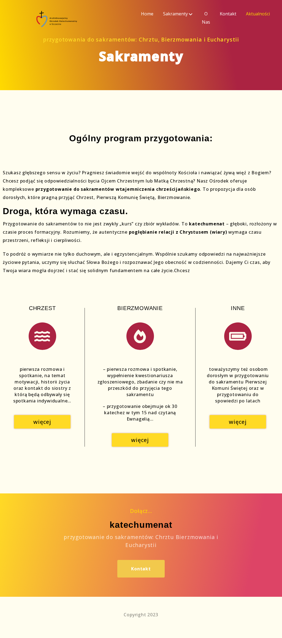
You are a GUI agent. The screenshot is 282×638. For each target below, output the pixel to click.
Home (147, 14)
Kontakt (228, 14)
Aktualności (258, 14)
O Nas (206, 18)
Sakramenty (175, 14)
